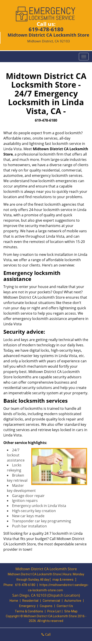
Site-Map (70, 611)
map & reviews (63, 579)
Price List (54, 611)
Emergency (27, 606)
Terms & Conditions (29, 611)
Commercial (51, 600)
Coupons (46, 606)
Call (47, 634)
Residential (30, 600)
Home (14, 600)
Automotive (72, 600)
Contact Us (65, 606)
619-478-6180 (46, 29)
